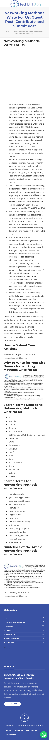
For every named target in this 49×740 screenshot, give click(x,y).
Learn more (12, 704)
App (25, 618)
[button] (43, 734)
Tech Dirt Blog (38, 725)
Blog (8, 730)
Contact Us (31, 730)
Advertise (11, 735)
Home (7, 31)
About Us (18, 730)
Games (25, 630)
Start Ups (25, 642)
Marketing (25, 634)
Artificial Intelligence (25, 622)
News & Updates (25, 638)
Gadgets (25, 626)
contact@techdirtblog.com (15, 358)
